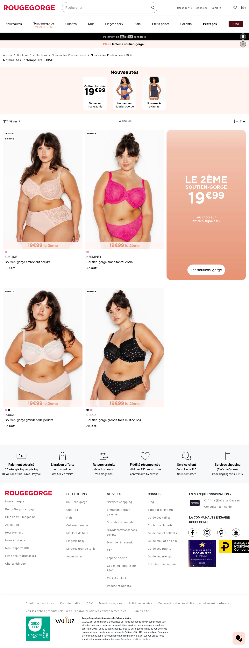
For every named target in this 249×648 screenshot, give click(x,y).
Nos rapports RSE (17, 548)
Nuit (69, 517)
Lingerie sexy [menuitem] (114, 24)
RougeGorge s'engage (20, 509)
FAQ (110, 550)
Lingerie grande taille (81, 548)
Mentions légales (110, 603)
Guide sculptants (159, 548)
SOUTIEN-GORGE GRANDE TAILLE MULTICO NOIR (113, 420)
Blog (151, 502)
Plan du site (141, 611)
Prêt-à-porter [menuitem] (160, 24)
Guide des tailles (159, 517)
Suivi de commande (120, 522)
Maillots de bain (77, 533)
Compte (216, 8)
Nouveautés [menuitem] (13, 24)
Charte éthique (15, 563)
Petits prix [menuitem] (210, 24)
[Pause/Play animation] (243, 36)
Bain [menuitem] (137, 24)
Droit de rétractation (121, 542)
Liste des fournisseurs (20, 555)
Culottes (72, 509)
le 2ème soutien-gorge (124, 44)
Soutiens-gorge (76, 502)
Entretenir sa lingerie (162, 564)
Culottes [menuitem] (71, 24)
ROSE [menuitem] (236, 24)
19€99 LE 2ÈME (43, 27)
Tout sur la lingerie (161, 509)
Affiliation (12, 524)
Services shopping (119, 502)
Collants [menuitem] (186, 24)
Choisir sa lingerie (160, 525)
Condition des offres (40, 603)
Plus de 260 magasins (20, 517)
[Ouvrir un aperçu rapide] (78, 134)
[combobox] (109, 7)
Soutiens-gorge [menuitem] (43, 23)
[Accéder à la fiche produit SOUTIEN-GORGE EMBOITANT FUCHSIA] (124, 189)
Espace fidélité (117, 558)
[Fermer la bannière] (243, 44)
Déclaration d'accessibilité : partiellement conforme (193, 603)
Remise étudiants (119, 586)
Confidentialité (70, 603)
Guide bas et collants (162, 533)
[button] (77, 134)
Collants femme (77, 525)
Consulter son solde (218, 506)
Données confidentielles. (135, 639)
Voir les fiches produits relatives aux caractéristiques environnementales (76, 611)
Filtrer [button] (13, 121)
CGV (90, 603)
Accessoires (74, 556)
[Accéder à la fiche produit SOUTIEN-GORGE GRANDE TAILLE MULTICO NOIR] (124, 347)
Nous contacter (16, 540)
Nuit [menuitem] (91, 24)
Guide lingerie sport (161, 556)
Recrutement (14, 532)
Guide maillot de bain (162, 540)
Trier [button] (243, 121)
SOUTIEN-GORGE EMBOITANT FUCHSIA (109, 262)
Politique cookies (140, 603)
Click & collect (116, 578)
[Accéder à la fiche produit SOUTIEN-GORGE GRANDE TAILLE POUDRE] (42, 347)
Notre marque (14, 501)
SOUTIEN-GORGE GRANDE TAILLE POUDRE (29, 420)
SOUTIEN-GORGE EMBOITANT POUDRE (28, 262)
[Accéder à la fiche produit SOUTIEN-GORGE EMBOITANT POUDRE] (42, 189)
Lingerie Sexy (75, 540)
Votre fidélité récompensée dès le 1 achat (124, 34)
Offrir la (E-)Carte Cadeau (222, 500)
